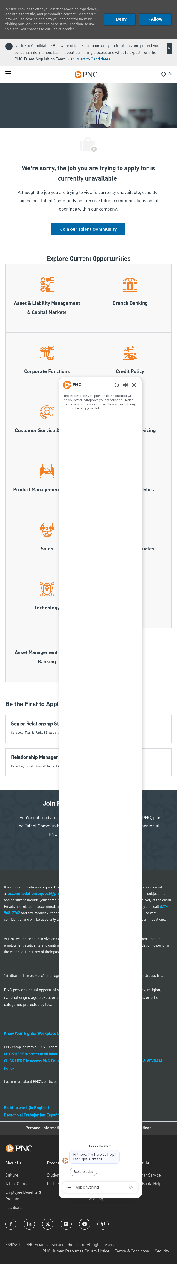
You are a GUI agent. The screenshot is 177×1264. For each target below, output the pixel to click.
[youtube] (84, 1224)
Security (162, 1251)
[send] (131, 1187)
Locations (13, 1207)
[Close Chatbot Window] (134, 385)
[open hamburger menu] (8, 74)
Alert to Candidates (93, 59)
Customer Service (145, 1175)
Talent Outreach (19, 1183)
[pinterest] (103, 1224)
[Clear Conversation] (116, 385)
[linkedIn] (29, 1224)
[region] (100, 786)
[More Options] (69, 1187)
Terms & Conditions (132, 1251)
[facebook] (10, 1224)
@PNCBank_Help (145, 1183)
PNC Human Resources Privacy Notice (75, 1251)
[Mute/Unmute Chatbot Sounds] (125, 384)
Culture (11, 1175)
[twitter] (47, 1224)
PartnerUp (56, 1183)
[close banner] (169, 48)
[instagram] (66, 1224)
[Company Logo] (86, 74)
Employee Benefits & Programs (23, 1195)
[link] (88, 229)
